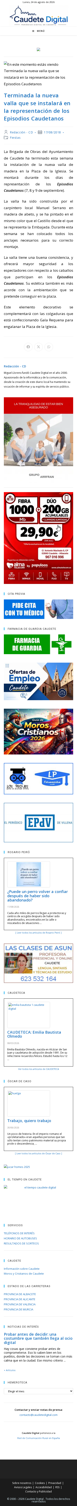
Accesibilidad (44, 1487)
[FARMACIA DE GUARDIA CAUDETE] (38, 644)
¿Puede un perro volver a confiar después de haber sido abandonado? (37, 896)
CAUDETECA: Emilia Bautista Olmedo (34, 1034)
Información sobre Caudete (22, 1269)
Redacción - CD (21, 132)
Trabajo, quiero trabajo (29, 1120)
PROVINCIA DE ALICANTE (19, 1299)
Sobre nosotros (21, 1483)
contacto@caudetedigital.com (38, 1415)
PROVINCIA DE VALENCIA (20, 1304)
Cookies (40, 1483)
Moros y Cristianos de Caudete (24, 1273)
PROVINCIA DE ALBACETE (20, 1294)
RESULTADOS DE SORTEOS (21, 1243)
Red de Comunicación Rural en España (38, 1438)
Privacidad (54, 1483)
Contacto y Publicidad (38, 1491)
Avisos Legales (23, 1487)
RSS (57, 1487)
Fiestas (15, 138)
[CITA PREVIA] (38, 609)
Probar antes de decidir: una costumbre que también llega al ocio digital (38, 1338)
